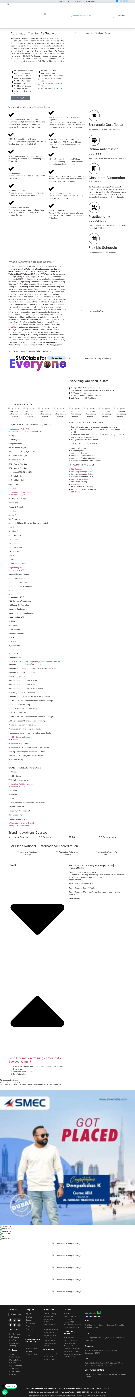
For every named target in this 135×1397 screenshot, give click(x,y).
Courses (51, 1)
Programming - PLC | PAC (18, 429)
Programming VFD (15, 568)
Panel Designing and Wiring (19, 737)
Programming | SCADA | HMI (19, 492)
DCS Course (74, 837)
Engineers (30, 279)
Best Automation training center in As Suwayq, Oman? (34, 1059)
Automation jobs (41, 289)
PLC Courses (44, 837)
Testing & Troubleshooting (18, 825)
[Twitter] (14, 1320)
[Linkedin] (10, 1325)
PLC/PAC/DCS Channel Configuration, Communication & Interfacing (35, 662)
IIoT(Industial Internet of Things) (21, 823)
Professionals (64, 1)
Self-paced (77, 1)
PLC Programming (107, 837)
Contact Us (90, 1)
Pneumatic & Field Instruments (20, 784)
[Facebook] (10, 1320)
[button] (37, 429)
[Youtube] (19, 1320)
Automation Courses (18, 837)
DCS (10, 594)
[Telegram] (14, 1325)
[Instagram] (19, 1325)
